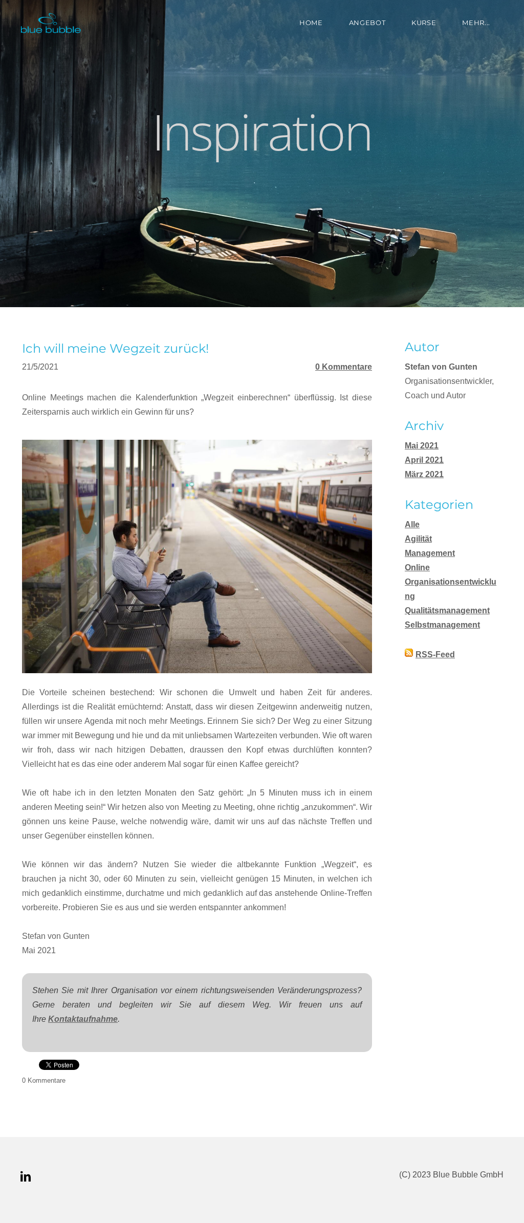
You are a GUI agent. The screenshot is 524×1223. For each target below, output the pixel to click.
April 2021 (424, 460)
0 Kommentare (343, 366)
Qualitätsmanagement (447, 610)
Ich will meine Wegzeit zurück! (115, 348)
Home (311, 22)
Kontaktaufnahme (83, 1019)
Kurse (423, 22)
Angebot (367, 22)
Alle (412, 524)
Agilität (418, 538)
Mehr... (476, 22)
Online (417, 567)
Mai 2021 (422, 445)
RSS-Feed (435, 654)
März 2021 (424, 474)
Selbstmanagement (442, 624)
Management (430, 553)
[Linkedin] (25, 1176)
